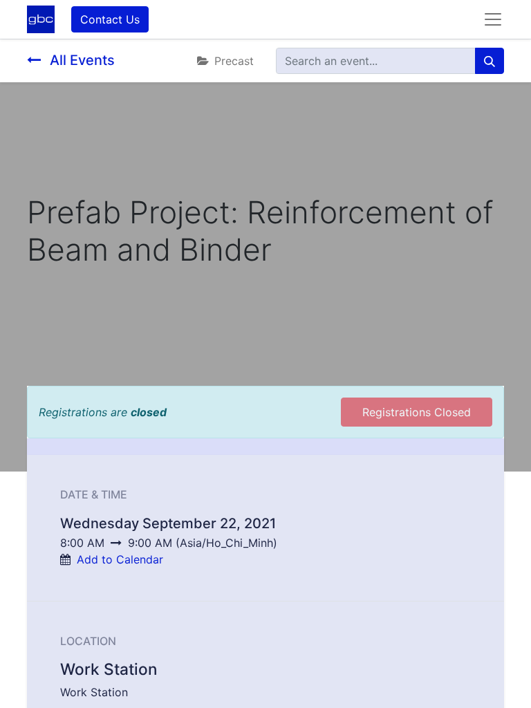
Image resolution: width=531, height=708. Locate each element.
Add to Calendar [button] (120, 559)
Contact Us (110, 19)
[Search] (489, 61)
